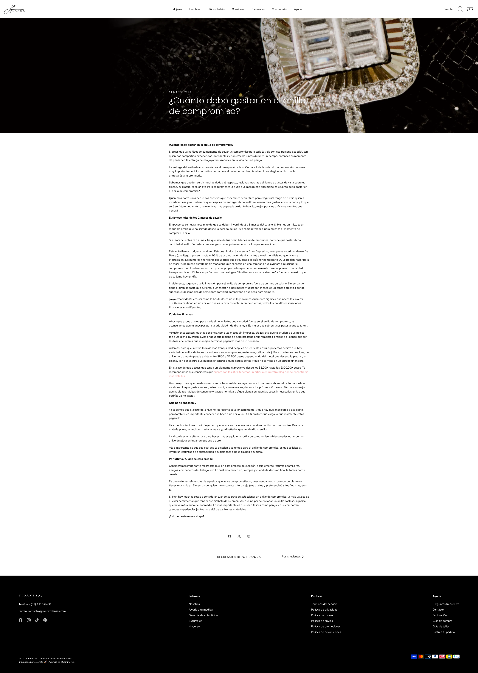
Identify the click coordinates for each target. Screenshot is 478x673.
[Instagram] (29, 620)
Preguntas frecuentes (446, 604)
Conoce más (279, 9)
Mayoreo (194, 626)
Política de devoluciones (326, 632)
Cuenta (448, 9)
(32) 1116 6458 (41, 604)
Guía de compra (442, 621)
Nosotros (194, 604)
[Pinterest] (45, 620)
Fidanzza (32, 658)
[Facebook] (20, 620)
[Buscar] (460, 9)
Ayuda (298, 9)
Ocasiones (238, 9)
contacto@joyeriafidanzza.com (47, 611)
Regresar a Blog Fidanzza (239, 557)
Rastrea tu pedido (444, 632)
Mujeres (177, 9)
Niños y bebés (216, 9)
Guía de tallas (441, 626)
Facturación (440, 615)
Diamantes (258, 9)
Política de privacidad (324, 609)
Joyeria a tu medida (201, 609)
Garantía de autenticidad (204, 615)
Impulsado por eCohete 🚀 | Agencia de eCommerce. (47, 662)
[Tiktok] (37, 620)
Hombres (194, 9)
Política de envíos (322, 621)
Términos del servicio (324, 604)
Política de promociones (326, 626)
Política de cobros (322, 615)
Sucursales (195, 621)
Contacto (438, 609)
